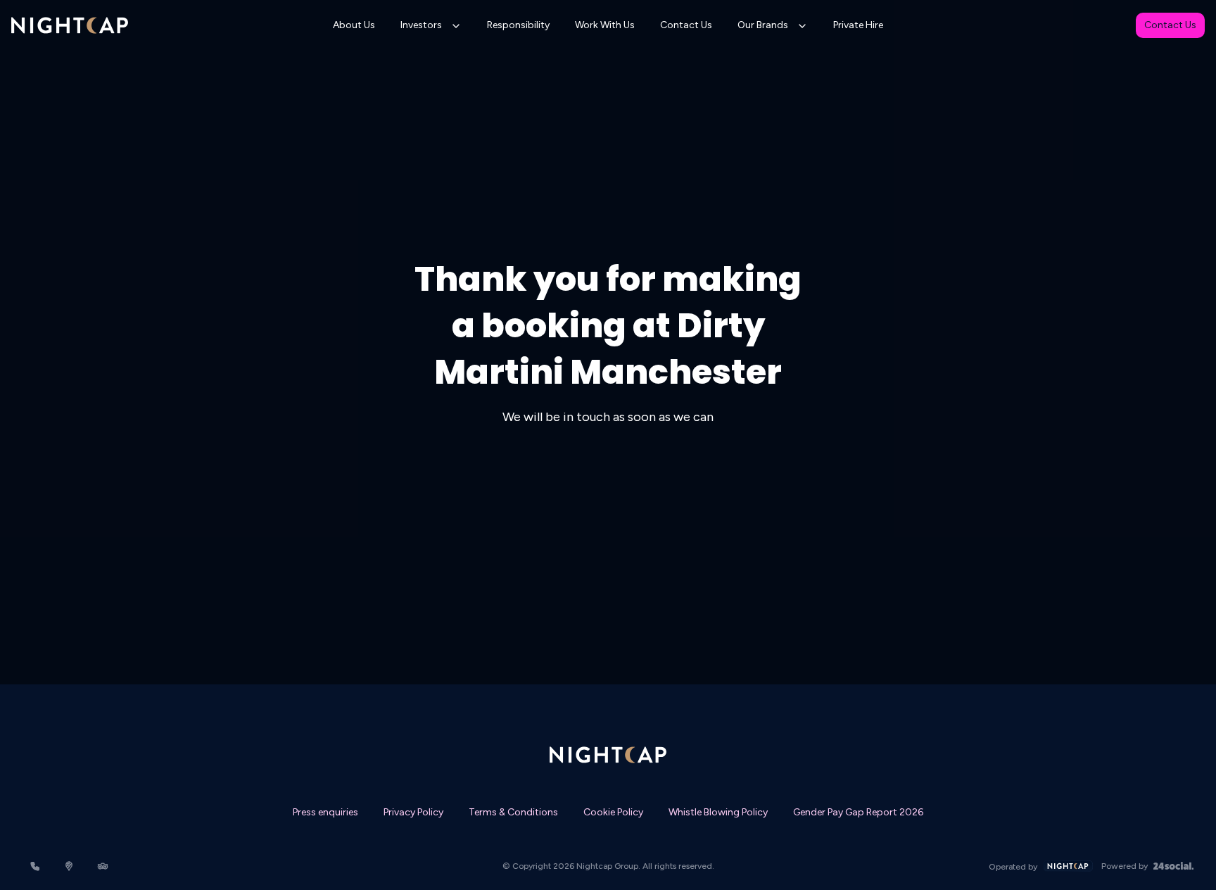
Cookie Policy (613, 812)
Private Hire (858, 25)
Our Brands (762, 25)
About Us (354, 25)
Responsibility (518, 25)
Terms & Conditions (513, 812)
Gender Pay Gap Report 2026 (858, 812)
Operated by (1013, 867)
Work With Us (605, 25)
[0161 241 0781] (35, 866)
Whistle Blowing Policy (718, 812)
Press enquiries (325, 812)
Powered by (1124, 866)
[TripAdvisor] (102, 866)
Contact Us (686, 25)
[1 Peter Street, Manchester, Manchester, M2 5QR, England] (69, 866)
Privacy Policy (413, 812)
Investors (421, 25)
